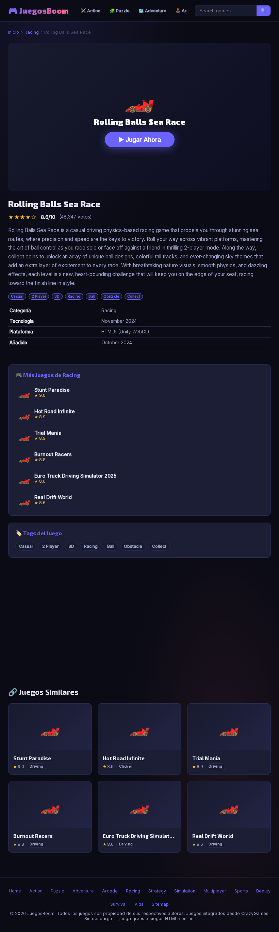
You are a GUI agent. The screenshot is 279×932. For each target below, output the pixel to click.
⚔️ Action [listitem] (90, 10)
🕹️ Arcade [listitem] (186, 10)
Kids (139, 904)
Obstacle (111, 296)
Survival (118, 904)
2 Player (39, 296)
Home (15, 890)
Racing (31, 32)
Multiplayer (214, 890)
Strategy (157, 890)
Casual (17, 296)
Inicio (13, 32)
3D (57, 296)
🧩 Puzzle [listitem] (120, 10)
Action (36, 890)
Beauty (263, 890)
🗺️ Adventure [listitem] (152, 10)
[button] (139, 117)
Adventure (83, 890)
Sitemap (160, 904)
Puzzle (57, 890)
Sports (241, 890)
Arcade (110, 890)
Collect (133, 296)
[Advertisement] (139, 626)
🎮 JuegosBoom (38, 10)
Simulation (184, 890)
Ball (91, 296)
